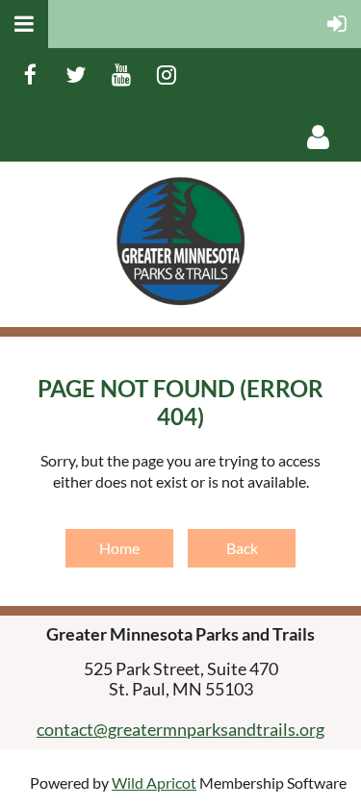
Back (242, 548)
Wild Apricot (154, 782)
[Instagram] (166, 74)
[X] (75, 74)
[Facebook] (30, 74)
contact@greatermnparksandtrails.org (180, 729)
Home (119, 548)
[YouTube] (121, 74)
